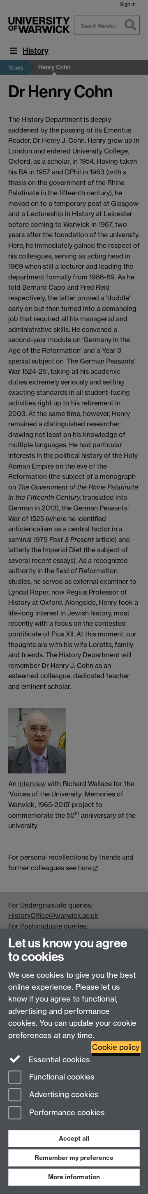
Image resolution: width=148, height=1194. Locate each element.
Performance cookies (66, 1113)
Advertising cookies (63, 1095)
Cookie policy (116, 1047)
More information (74, 1177)
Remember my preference (74, 1158)
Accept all (74, 1138)
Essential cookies (58, 1059)
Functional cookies (61, 1077)
